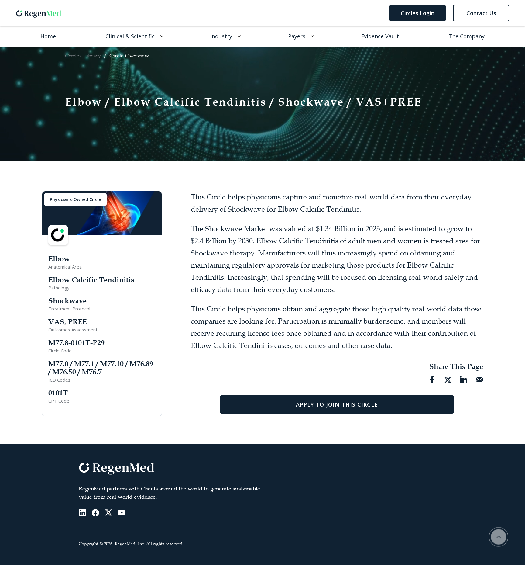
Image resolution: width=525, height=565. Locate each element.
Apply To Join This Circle (337, 404)
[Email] (479, 379)
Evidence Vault (380, 36)
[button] (133, 36)
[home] (38, 13)
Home (48, 36)
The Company (466, 36)
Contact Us (481, 13)
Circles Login (417, 13)
